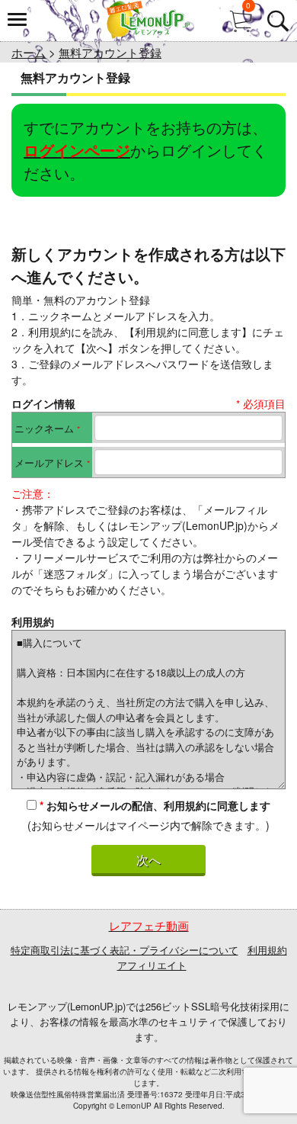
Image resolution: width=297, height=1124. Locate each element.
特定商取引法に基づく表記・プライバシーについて (124, 950)
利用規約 (267, 950)
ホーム (28, 52)
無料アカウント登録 (110, 52)
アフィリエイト (152, 965)
